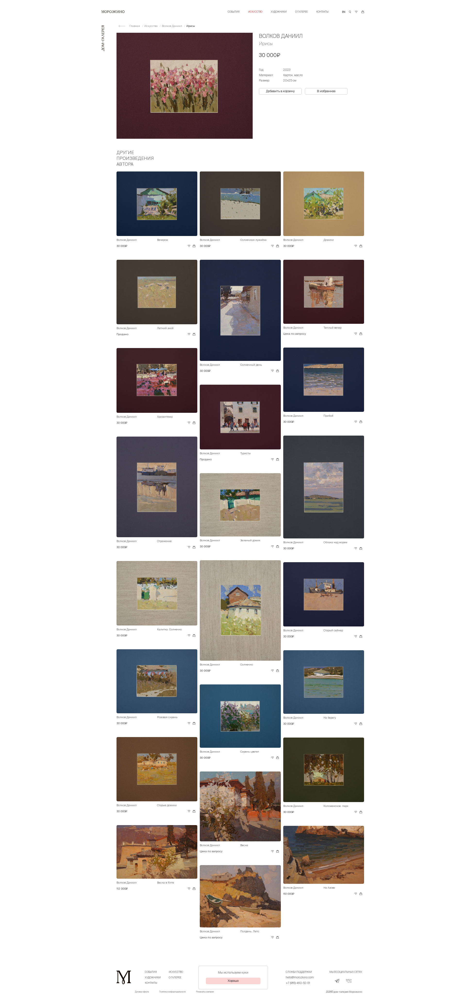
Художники (279, 11)
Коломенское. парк (336, 805)
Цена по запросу (294, 333)
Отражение (164, 541)
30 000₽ (121, 245)
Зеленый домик (250, 540)
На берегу (330, 717)
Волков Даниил (172, 25)
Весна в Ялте (165, 882)
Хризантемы (165, 416)
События (234, 11)
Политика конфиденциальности (172, 992)
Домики (329, 239)
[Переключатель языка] (343, 11)
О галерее (301, 11)
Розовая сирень (167, 717)
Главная (135, 25)
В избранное (326, 91)
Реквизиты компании (205, 992)
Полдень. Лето (249, 931)
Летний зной (165, 328)
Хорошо (233, 981)
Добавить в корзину (280, 91)
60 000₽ (288, 893)
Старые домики (167, 805)
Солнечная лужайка (253, 239)
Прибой (328, 415)
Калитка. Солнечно (169, 629)
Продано (122, 334)
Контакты (322, 11)
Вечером (162, 239)
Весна (244, 845)
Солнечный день (251, 364)
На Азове (329, 887)
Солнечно (246, 664)
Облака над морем (335, 542)
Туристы (245, 453)
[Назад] (121, 26)
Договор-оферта (142, 992)
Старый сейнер (333, 630)
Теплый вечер (332, 327)
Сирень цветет (249, 751)
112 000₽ (122, 888)
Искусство (255, 11)
